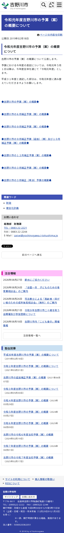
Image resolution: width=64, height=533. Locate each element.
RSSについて (12, 483)
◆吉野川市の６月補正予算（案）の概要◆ (25, 114)
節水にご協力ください (37, 279)
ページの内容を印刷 (51, 34)
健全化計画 (12, 208)
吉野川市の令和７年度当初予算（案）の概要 (28, 457)
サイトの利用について (17, 479)
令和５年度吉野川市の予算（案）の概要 (25, 411)
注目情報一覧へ (32, 335)
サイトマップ (11, 496)
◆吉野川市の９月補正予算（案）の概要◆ (25, 126)
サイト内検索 (43, 4)
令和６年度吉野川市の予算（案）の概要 (25, 423)
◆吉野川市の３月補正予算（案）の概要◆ (25, 167)
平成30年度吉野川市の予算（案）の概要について (31, 354)
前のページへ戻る (32, 254)
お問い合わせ (28, 496)
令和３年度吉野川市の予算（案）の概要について (30, 389)
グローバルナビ (59, 4)
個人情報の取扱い (45, 479)
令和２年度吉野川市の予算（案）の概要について (30, 366)
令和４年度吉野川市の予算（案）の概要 (25, 400)
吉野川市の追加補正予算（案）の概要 (24, 377)
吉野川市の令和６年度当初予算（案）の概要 (28, 434)
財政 (8, 203)
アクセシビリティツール (51, 4)
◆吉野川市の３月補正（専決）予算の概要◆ (26, 180)
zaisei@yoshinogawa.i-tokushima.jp (36, 235)
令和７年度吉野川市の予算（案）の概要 (25, 446)
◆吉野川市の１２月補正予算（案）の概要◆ (26, 155)
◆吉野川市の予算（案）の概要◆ (20, 101)
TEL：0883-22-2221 (15, 227)
